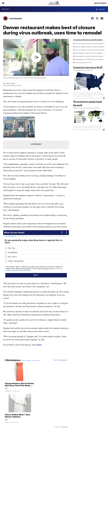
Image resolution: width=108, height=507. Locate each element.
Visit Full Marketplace (60, 360)
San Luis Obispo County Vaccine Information (90, 50)
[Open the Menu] (3, 3)
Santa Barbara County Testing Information (89, 56)
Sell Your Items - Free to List (30, 360)
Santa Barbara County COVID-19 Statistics (89, 53)
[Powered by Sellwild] (64, 427)
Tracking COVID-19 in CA (83, 62)
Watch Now (99, 3)
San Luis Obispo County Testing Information (89, 47)
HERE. (39, 344)
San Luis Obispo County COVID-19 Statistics (89, 43)
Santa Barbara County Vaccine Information (89, 59)
